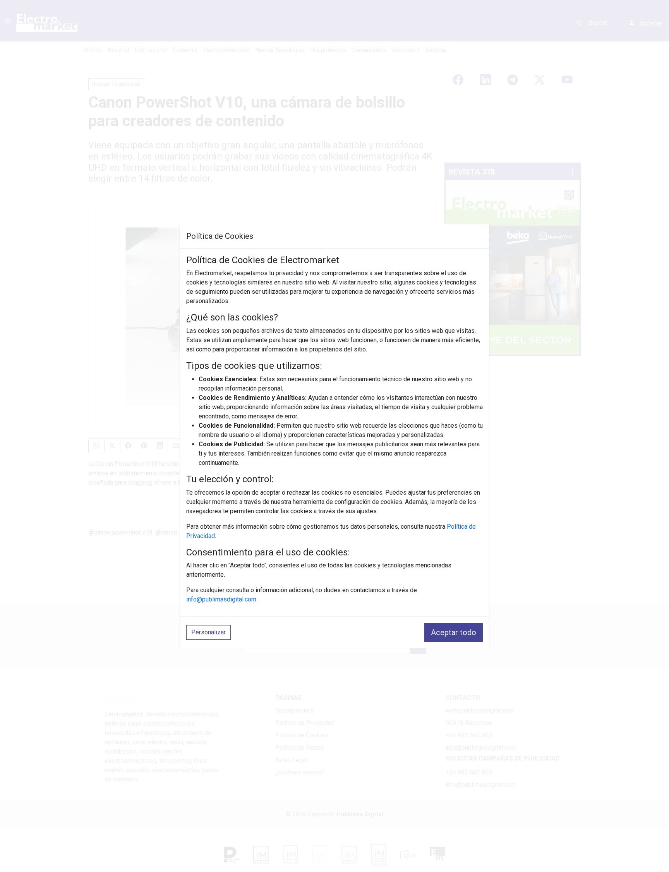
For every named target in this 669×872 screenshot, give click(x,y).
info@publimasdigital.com (221, 599)
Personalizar (208, 632)
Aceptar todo (453, 632)
